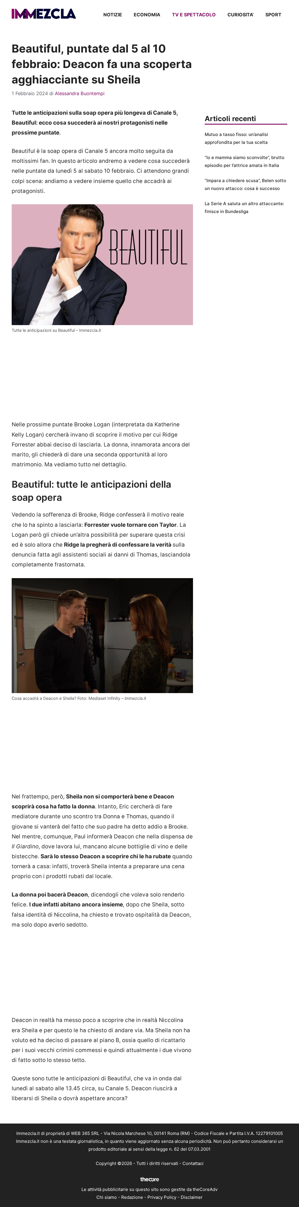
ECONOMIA (147, 15)
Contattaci (193, 1163)
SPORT (273, 15)
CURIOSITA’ (240, 15)
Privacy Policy (161, 1197)
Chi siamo (106, 1197)
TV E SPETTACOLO (194, 15)
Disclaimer (192, 1197)
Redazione (132, 1197)
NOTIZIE (112, 15)
